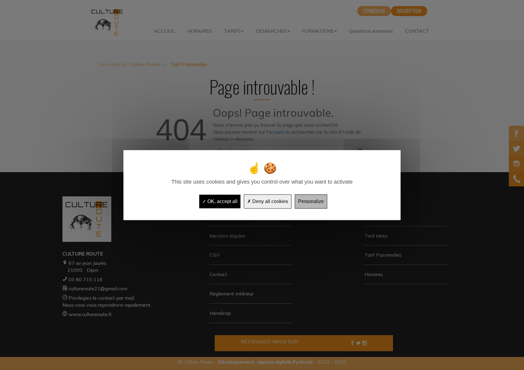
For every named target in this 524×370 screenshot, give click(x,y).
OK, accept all (221, 201)
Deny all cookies (269, 201)
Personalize (311, 201)
